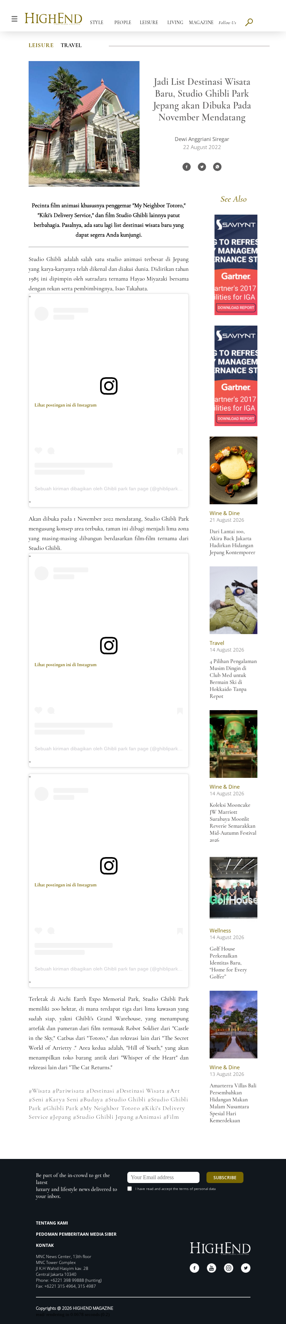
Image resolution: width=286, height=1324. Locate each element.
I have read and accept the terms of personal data (175, 1188)
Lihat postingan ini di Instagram (66, 405)
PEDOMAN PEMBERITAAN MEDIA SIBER (76, 1234)
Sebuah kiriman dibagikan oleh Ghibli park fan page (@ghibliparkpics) (111, 488)
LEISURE (41, 45)
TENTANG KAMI (52, 1223)
